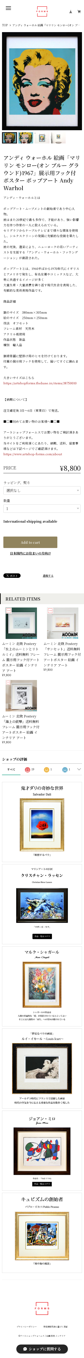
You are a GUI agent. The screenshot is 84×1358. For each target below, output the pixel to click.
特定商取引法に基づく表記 (55, 1327)
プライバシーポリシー (27, 1327)
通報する (48, 575)
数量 (6, 500)
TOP (5, 25)
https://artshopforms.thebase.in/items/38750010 (40, 383)
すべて (11, 769)
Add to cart (30, 542)
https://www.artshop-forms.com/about (32, 454)
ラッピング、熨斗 (16, 482)
